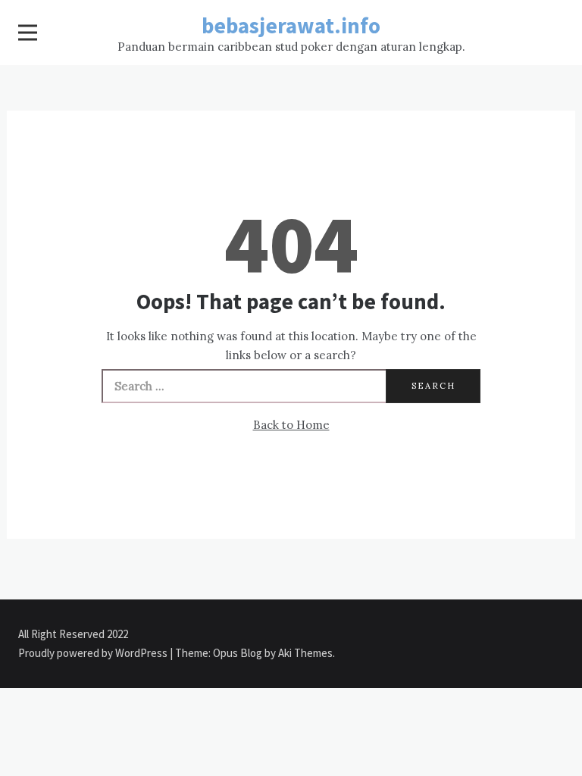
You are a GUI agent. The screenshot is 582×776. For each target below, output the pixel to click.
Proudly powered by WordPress (94, 653)
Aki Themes (305, 653)
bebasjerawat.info (291, 25)
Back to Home (291, 425)
